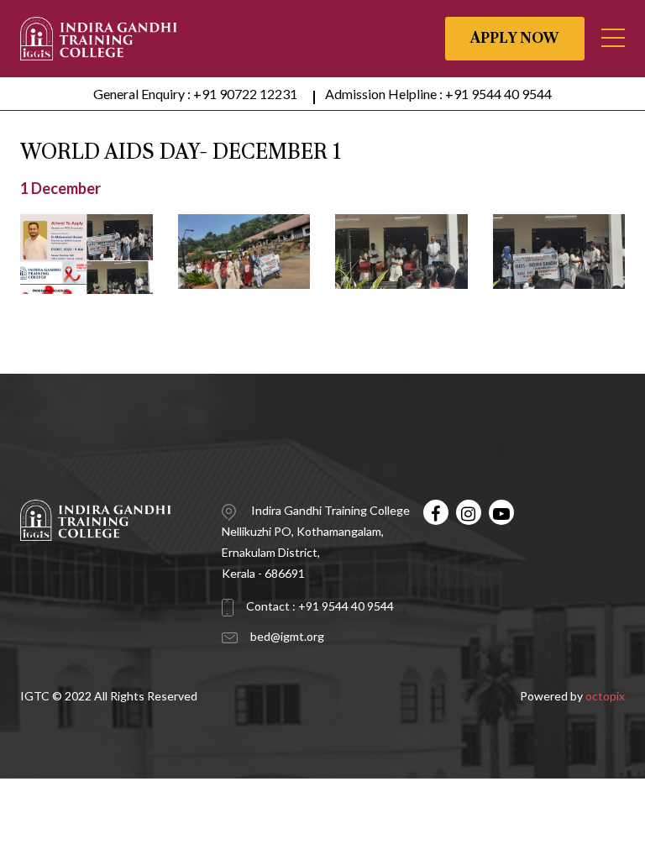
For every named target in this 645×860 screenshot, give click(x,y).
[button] (613, 38)
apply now (514, 38)
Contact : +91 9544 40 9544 (320, 606)
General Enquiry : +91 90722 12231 (195, 94)
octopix (605, 696)
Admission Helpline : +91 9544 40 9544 (438, 94)
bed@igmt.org (287, 636)
